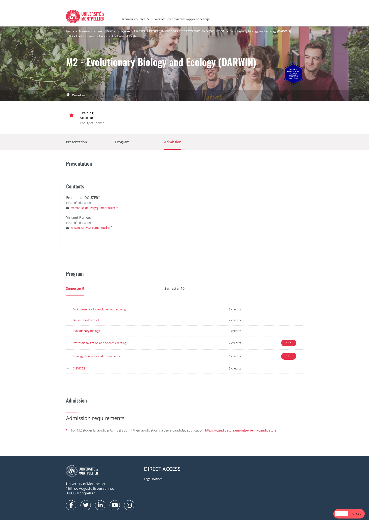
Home (70, 31)
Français (355, 514)
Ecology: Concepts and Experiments (96, 356)
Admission (172, 142)
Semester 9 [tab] (75, 288)
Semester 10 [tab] (174, 288)
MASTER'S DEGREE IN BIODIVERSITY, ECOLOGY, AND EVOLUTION (179, 31)
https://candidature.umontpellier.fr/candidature (240, 430)
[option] (355, 513)
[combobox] (341, 513)
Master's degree (118, 31)
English (341, 514)
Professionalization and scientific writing (99, 343)
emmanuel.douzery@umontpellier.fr (94, 208)
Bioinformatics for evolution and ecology (99, 309)
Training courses (133, 19)
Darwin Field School (86, 320)
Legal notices (153, 479)
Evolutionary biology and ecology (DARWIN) (260, 31)
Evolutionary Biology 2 (87, 331)
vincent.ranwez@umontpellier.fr (91, 228)
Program (122, 142)
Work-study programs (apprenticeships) (183, 19)
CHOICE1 (79, 368)
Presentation (76, 142)
